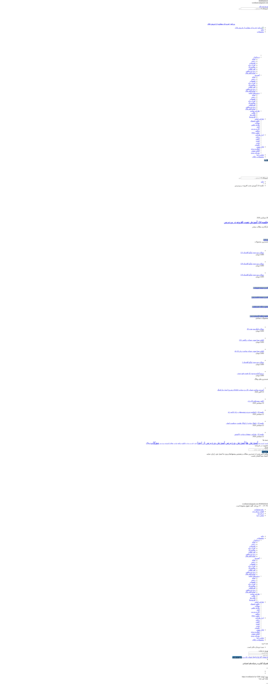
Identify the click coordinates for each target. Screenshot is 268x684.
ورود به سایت (237, 657)
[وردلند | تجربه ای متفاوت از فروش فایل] (249, 28)
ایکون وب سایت (190, 443)
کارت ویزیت (255, 129)
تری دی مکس (250, 71)
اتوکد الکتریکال (250, 73)
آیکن (258, 127)
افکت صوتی (255, 151)
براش (258, 137)
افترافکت (252, 105)
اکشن (258, 139)
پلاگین (253, 113)
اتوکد (253, 59)
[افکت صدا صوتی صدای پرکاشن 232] (260, 338)
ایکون (195, 443)
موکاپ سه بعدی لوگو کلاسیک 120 (252, 264)
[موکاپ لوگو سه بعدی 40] (260, 327)
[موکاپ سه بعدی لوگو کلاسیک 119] (260, 273)
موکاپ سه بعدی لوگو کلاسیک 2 (253, 362)
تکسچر (257, 145)
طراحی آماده (259, 119)
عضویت (265, 452)
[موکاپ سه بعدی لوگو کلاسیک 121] (260, 250)
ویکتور (257, 131)
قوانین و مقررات (258, 511)
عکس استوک (255, 121)
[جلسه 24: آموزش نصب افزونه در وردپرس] (243, 216)
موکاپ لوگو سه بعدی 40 (255, 329)
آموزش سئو (261, 443)
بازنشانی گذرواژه (262, 657)
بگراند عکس (255, 125)
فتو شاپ (252, 63)
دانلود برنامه (182, 443)
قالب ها (252, 115)
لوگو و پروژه (255, 149)
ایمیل (266, 447)
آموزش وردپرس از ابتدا (211, 442)
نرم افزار (256, 57)
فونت (258, 141)
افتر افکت (251, 69)
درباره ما (261, 513)
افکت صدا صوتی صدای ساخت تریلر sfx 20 (249, 351)
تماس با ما (260, 155)
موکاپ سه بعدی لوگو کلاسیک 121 (252, 252)
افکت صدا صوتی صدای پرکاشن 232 (251, 340)
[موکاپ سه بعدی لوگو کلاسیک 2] (260, 360)
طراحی (175, 443)
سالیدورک (252, 67)
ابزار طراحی (259, 135)
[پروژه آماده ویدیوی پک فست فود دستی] (260, 371)
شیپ (258, 143)
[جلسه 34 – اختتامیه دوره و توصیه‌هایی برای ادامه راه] (260, 410)
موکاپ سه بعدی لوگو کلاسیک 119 (252, 275)
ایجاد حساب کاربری (249, 657)
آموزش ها (252, 442)
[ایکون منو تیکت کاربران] (260, 399)
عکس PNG (256, 133)
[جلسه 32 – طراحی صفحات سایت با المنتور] (260, 432)
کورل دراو (251, 65)
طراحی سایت (255, 111)
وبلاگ (266, 160)
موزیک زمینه (255, 153)
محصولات (260, 32)
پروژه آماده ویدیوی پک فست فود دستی (250, 373)
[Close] (267, 683)
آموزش (257, 75)
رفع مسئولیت (259, 509)
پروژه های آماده (254, 93)
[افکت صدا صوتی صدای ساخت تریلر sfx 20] (260, 349)
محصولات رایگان (258, 157)
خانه (262, 30)
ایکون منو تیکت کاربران (256, 401)
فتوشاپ (252, 81)
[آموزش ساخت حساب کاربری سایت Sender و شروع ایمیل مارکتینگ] (260, 388)
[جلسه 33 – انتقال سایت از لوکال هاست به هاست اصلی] (260, 421)
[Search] (239, 178)
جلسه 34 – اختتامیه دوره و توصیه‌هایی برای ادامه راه (246, 412)
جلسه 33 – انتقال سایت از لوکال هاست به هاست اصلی (245, 423)
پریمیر (253, 61)
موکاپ (257, 123)
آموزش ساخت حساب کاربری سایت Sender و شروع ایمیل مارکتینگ (240, 390)
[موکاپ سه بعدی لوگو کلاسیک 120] (260, 262)
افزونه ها (252, 117)
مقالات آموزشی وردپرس (166, 443)
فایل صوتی (260, 147)
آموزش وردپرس (235, 442)
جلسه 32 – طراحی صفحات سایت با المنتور (249, 434)
